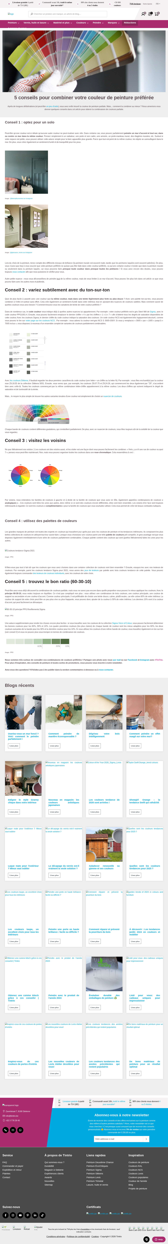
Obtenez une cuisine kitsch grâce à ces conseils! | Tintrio (23, 998)
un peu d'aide (52, 106)
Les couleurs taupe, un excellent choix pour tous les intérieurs (23, 932)
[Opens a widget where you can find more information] (159, 1240)
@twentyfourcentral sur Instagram (21, 198)
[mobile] (5, 1130)
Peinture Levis (93, 1177)
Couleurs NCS (136, 1170)
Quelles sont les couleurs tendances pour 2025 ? (144, 867)
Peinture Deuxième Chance (100, 1162)
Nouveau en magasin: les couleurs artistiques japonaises (63, 802)
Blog (131, 1185)
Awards (48, 1177)
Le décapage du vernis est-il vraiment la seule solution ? (63, 867)
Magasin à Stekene (54, 1170)
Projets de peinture (138, 1188)
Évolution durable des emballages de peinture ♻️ (104, 996)
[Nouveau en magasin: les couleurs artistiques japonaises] (64, 778)
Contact (6, 1177)
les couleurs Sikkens (19, 380)
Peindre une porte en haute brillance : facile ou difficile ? (63, 930)
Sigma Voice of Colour (122, 623)
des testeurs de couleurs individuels (48, 573)
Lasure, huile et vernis (97, 1185)
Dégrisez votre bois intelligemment (104, 735)
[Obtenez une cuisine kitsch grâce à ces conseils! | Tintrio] (23, 974)
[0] (136, 4)
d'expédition (85, 1229)
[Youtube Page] (20, 1215)
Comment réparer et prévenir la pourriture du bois (104, 930)
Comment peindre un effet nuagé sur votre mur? (144, 735)
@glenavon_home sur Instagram (21, 252)
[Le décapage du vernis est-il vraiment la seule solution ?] (64, 844)
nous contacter (18, 272)
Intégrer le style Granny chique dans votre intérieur (23, 801)
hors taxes (147, 4)
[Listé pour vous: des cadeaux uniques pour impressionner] (144, 974)
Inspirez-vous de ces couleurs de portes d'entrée (23, 1062)
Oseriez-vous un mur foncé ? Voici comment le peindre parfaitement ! (23, 736)
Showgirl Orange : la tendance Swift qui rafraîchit (144, 801)
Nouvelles (49, 1181)
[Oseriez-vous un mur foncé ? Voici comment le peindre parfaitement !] (23, 712)
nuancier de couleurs (112, 396)
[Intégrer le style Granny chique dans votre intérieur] (23, 778)
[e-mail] (13, 1130)
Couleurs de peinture (139, 1162)
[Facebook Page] (5, 1215)
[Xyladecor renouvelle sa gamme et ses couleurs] (104, 844)
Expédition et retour (12, 1170)
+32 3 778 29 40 (13, 1120)
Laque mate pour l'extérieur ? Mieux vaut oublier (23, 867)
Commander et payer (12, 1166)
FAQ (4, 1162)
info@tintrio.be (12, 1116)
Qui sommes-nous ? (54, 1162)
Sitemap (49, 1185)
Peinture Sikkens (94, 1173)
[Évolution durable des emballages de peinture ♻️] (104, 974)
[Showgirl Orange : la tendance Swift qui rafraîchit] (144, 778)
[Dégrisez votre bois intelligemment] (104, 712)
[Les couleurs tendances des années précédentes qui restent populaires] (104, 1040)
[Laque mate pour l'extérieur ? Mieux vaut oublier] (23, 844)
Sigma (153, 312)
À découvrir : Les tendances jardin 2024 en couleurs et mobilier (144, 932)
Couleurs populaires (138, 1177)
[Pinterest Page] (28, 1215)
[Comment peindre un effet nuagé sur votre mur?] (144, 712)
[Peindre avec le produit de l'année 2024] (64, 974)
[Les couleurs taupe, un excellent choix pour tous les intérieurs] (23, 908)
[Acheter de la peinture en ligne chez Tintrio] (11, 14)
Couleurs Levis (136, 1173)
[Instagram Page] (13, 1215)
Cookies (95, 1236)
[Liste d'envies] (150, 14)
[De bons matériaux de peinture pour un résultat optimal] (144, 1040)
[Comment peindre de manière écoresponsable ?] (64, 712)
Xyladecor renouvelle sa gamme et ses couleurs (104, 867)
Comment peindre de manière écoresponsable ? (63, 735)
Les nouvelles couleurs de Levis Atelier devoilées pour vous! (63, 1064)
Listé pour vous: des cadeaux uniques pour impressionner (144, 998)
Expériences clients (54, 1173)
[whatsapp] (20, 1130)
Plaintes (6, 1173)
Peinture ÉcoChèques (97, 1166)
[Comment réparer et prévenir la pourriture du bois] (104, 908)
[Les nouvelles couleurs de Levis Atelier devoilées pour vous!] (64, 1040)
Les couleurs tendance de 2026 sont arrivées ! (104, 801)
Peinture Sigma (94, 1170)
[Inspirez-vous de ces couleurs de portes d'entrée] (23, 1040)
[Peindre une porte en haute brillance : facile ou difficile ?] (64, 908)
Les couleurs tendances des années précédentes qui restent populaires (104, 1064)
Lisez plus (14, 746)
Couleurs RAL (135, 1166)
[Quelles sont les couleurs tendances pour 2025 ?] (144, 844)
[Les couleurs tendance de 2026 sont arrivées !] (104, 778)
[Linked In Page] (35, 1215)
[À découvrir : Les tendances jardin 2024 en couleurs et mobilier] (144, 908)
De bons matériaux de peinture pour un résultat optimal (144, 1064)
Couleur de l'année (138, 1181)
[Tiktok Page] (42, 1215)
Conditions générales (55, 1236)
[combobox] (67, 14)
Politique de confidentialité (78, 1236)
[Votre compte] (143, 14)
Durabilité (49, 1166)
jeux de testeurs (91, 570)
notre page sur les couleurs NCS (40, 321)
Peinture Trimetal (94, 1181)
